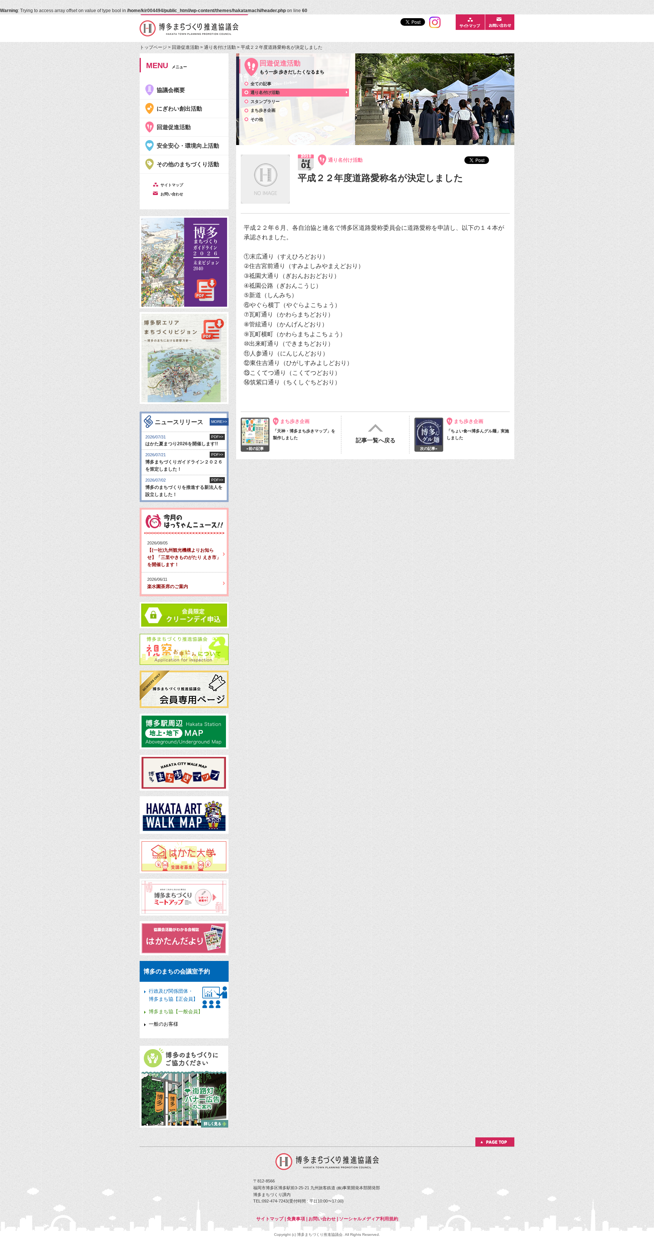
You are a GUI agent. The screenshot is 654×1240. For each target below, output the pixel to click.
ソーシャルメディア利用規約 (368, 1218)
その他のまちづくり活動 (188, 164)
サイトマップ (269, 1218)
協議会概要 (171, 90)
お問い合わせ (322, 1218)
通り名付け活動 (220, 47)
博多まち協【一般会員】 (176, 1011)
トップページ (154, 47)
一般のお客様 (163, 1024)
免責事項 (296, 1218)
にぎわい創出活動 (179, 108)
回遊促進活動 (185, 47)
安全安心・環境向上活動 (188, 145)
